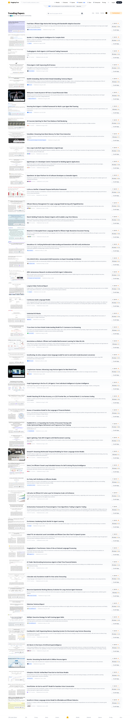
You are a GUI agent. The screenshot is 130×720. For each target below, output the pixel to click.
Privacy (36, 717)
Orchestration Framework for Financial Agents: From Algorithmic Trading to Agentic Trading (56, 507)
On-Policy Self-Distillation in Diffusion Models (41, 479)
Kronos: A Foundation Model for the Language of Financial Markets (48, 410)
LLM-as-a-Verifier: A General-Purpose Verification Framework (47, 189)
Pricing (104, 2)
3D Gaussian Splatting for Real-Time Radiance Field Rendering (47, 121)
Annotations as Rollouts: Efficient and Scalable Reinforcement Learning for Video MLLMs (55, 341)
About (46, 717)
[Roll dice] (82, 13)
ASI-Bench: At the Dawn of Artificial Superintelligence (44, 645)
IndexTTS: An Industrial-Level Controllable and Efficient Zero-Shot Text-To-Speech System (56, 534)
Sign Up (119, 2)
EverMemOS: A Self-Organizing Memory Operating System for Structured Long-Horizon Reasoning (59, 631)
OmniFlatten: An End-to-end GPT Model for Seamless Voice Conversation (50, 686)
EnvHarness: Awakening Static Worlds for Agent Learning (45, 521)
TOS (26, 717)
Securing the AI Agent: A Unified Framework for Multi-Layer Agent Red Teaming (52, 106)
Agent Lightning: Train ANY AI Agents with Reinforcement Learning (48, 438)
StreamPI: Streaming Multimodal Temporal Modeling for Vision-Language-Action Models (55, 452)
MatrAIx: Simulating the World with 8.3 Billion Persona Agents (47, 659)
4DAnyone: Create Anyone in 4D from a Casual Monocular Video (47, 93)
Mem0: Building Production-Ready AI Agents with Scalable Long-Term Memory (52, 217)
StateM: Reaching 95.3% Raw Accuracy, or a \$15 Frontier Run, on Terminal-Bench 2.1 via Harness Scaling (60, 396)
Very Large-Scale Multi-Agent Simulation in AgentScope (45, 148)
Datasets (65, 2)
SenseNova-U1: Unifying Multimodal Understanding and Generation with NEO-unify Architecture (58, 244)
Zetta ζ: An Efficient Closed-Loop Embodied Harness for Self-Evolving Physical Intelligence (56, 465)
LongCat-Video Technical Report (37, 286)
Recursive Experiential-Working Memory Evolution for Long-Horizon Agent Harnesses (54, 590)
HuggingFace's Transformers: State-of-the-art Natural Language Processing (51, 548)
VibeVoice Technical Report (35, 604)
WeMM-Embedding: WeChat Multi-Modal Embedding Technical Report (49, 79)
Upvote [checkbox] (116, 23)
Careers (57, 717)
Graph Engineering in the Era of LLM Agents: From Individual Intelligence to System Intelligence (58, 383)
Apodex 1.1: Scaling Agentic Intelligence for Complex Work (46, 37)
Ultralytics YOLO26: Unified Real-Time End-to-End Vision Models (47, 672)
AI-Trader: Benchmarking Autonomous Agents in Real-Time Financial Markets (52, 562)
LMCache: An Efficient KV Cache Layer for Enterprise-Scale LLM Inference (50, 493)
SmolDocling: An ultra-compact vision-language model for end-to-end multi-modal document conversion (61, 355)
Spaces (73, 2)
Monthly (102, 13)
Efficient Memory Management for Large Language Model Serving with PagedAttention (55, 204)
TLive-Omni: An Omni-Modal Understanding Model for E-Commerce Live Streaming (54, 327)
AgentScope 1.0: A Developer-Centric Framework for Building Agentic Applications (53, 162)
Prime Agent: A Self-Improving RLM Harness (41, 65)
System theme (13, 717)
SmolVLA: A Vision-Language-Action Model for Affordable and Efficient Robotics (52, 700)
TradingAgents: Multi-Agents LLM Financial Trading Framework (47, 51)
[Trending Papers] (106, 13)
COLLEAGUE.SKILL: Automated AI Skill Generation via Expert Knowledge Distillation (54, 259)
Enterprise (97, 2)
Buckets (81, 2)
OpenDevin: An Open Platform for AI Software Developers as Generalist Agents (52, 175)
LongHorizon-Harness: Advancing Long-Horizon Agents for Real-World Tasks (52, 369)
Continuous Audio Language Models (38, 300)
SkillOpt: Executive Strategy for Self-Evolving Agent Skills (45, 617)
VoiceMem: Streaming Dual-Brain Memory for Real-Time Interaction (49, 134)
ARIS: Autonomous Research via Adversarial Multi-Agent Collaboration (49, 272)
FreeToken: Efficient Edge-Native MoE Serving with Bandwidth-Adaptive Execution (53, 24)
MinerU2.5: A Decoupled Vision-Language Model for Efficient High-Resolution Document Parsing (58, 231)
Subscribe (78, 6)
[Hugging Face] (67, 717)
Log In (113, 2)
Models (58, 2)
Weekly (97, 13)
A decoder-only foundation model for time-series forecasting (46, 577)
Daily (93, 13)
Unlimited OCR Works (34, 313)
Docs (90, 2)
